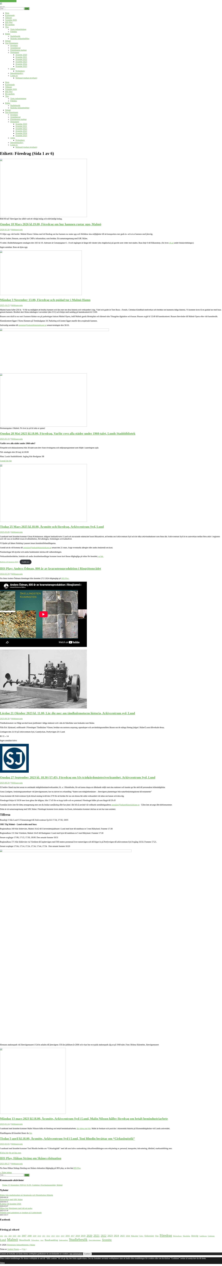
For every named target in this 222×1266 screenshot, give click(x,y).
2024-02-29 (5, 574)
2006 (19, 1236)
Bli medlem (10, 25)
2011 (43, 1236)
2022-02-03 (5, 1144)
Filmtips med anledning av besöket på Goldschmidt (20, 1213)
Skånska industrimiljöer (19, 38)
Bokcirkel (134, 1236)
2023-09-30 (5, 719)
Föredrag (166, 1235)
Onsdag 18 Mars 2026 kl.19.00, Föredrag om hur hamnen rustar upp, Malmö (50, 224)
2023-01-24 (5, 1124)
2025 (122, 1236)
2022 (103, 1235)
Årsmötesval (15, 48)
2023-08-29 (5, 783)
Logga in (14, 76)
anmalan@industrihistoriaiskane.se (32, 325)
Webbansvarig (17, 230)
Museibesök (24, 1240)
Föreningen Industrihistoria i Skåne (21, 1245)
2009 (34, 1236)
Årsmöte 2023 (21, 62)
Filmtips (13, 32)
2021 (96, 1235)
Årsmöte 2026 (11, 20)
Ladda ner (25, 562)
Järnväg (194, 1236)
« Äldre (6, 1172)
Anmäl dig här (6, 461)
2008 (29, 1236)
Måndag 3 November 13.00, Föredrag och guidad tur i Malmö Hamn (45, 300)
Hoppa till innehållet (8, 1)
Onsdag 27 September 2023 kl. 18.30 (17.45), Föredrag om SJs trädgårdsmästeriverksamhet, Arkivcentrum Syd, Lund (77, 777)
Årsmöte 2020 (21, 55)
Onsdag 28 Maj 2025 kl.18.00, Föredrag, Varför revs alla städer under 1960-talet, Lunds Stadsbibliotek (67, 433)
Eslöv (141, 1236)
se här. (100, 556)
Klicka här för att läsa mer (10, 1153)
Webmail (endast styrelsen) (26, 78)
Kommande (10, 15)
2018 (78, 1236)
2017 (72, 1236)
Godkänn (87, 1254)
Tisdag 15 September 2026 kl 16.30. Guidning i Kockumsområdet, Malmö (32, 1185)
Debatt (8, 41)
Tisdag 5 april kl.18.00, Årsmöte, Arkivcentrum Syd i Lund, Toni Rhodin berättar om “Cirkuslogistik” (67, 1138)
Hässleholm (186, 1236)
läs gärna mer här (84, 1128)
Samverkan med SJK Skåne (11, 1199)
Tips (7, 27)
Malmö (12, 1240)
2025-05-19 (5, 439)
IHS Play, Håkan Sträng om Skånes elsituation (30, 1158)
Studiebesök (15, 36)
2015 (62, 1236)
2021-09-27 (5, 1164)
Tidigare (8, 18)
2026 (128, 1236)
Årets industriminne (18, 29)
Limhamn (211, 1236)
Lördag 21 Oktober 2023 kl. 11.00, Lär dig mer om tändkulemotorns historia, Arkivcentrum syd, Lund (67, 713)
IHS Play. (65, 578)
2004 (10, 1236)
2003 (5, 1236)
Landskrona (203, 1236)
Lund (3, 1239)
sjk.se (171, 243)
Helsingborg (177, 1236)
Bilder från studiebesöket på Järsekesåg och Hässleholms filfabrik (26, 1195)
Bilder (7, 34)
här (30, 1133)
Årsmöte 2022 (21, 59)
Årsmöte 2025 (21, 66)
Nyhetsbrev (20, 71)
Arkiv (12, 69)
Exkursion (149, 1236)
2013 (53, 1236)
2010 (39, 1236)
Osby (42, 1240)
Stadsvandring (63, 1240)
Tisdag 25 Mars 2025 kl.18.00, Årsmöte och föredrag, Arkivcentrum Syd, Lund (52, 526)
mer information (76, 1254)
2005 (14, 1236)
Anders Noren (13, 1249)
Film (157, 1236)
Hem (7, 13)
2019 (83, 1235)
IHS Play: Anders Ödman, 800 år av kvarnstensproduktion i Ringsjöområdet (50, 568)
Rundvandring (51, 1240)
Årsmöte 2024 (21, 64)
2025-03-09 (5, 532)
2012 (48, 1236)
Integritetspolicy (16, 73)
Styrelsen (14, 45)
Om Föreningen (11, 43)
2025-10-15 (5, 305)
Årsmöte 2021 (21, 57)
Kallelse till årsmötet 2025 (9, 562)
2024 (116, 1235)
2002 (1, 1236)
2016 (68, 1236)
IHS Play (9, 22)
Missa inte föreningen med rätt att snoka (16, 1208)
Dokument (14, 52)
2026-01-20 (5, 230)
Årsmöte (107, 1239)
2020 (89, 1235)
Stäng (2, 1263)
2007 (24, 1235)
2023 (110, 1235)
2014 (58, 1236)
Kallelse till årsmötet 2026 (10, 1204)
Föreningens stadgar (18, 50)
